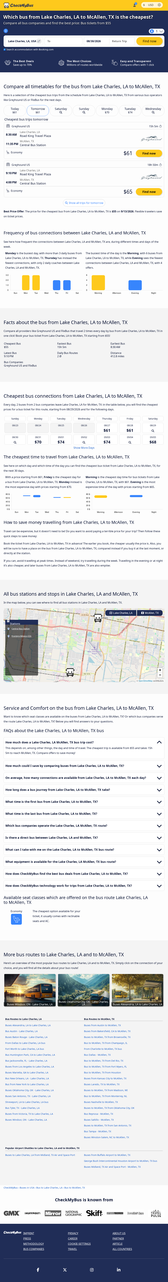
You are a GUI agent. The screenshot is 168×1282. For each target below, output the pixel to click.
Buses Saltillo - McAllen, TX (99, 1119)
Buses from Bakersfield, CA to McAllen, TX (107, 1031)
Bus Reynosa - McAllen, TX (98, 1113)
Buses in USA (27, 1187)
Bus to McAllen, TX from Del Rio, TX (103, 1060)
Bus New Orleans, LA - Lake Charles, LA (27, 1078)
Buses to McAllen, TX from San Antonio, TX (107, 1125)
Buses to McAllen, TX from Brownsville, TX (107, 1037)
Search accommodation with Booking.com (29, 49)
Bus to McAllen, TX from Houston (102, 1072)
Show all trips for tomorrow (85, 203)
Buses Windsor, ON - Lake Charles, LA (26, 1119)
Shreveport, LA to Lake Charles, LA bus (26, 1102)
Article (118, 1244)
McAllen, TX (151, 613)
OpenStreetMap (145, 680)
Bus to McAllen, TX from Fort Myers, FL (105, 1066)
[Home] (18, 5)
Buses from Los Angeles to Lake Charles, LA (29, 1066)
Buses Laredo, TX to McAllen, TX (101, 1084)
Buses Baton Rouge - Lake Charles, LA (26, 1037)
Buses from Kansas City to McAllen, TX (105, 1078)
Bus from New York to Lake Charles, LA (27, 1084)
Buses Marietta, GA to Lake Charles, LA (26, 1072)
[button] (98, 618)
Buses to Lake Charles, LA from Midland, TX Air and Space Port (40, 1155)
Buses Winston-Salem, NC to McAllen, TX (106, 1137)
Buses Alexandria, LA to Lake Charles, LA (28, 1025)
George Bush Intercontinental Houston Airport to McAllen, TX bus (120, 1160)
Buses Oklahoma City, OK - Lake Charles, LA (29, 1090)
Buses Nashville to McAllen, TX (101, 1102)
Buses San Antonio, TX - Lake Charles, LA (28, 1096)
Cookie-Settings (79, 1244)
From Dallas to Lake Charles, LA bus (25, 1043)
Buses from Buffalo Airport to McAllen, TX (107, 1155)
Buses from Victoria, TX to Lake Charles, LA (29, 1113)
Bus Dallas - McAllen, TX (97, 1054)
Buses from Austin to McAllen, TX (102, 1025)
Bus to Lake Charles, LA (49, 1187)
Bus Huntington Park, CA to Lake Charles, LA (30, 1054)
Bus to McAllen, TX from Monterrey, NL (105, 1096)
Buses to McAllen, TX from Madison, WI (106, 1090)
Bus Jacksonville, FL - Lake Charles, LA (26, 1060)
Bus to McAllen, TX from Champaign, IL (105, 1043)
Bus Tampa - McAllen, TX (97, 1131)
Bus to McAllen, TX (74, 1187)
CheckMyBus (11, 1187)
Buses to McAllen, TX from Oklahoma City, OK (109, 1107)
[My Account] (134, 5)
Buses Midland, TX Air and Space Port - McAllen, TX (112, 1166)
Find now (149, 153)
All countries (122, 1249)
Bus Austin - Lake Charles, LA (21, 1031)
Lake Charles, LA (122, 613)
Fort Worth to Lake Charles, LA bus (24, 1048)
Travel (72, 1249)
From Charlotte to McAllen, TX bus (103, 1048)
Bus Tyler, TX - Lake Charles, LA (22, 1107)
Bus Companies (33, 1249)
